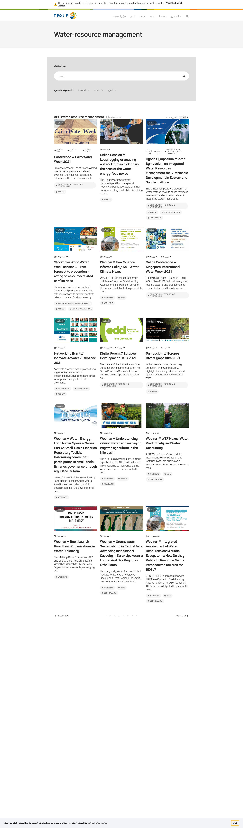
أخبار (133, 16)
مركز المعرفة (119, 16)
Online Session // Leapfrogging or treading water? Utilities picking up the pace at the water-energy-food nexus (119, 164)
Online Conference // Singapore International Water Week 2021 (163, 267)
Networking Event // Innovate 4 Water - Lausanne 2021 (75, 358)
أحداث (142, 16)
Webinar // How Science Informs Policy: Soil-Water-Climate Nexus (120, 267)
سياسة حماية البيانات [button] (98, 823)
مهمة (152, 16)
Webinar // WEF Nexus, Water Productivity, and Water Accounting (167, 443)
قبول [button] (235, 823)
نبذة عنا (162, 16)
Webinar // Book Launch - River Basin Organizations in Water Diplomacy (74, 546)
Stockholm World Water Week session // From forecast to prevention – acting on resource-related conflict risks (73, 271)
